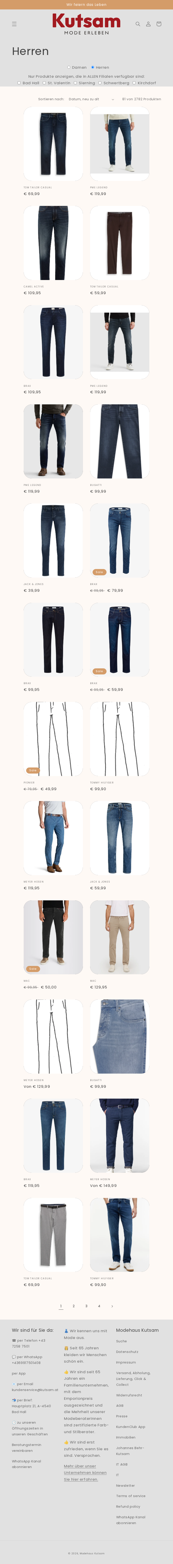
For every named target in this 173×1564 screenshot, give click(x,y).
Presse (122, 1416)
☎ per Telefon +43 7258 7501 (29, 1343)
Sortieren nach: (51, 99)
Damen (79, 67)
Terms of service (131, 1496)
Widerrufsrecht (129, 1395)
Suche (121, 1341)
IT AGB (122, 1464)
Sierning (86, 83)
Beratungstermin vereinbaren (26, 1448)
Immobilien (126, 1437)
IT (117, 1475)
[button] (14, 24)
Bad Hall (30, 83)
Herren (102, 67)
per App (19, 1373)
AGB (120, 1405)
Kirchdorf (146, 83)
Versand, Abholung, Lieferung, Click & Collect (133, 1379)
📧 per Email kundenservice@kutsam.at (35, 1387)
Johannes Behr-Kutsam (130, 1451)
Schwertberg (116, 83)
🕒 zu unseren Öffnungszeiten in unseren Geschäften (30, 1428)
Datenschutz (127, 1352)
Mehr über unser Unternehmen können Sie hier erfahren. (85, 1472)
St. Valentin (59, 83)
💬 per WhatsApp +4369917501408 (27, 1360)
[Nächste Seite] (112, 1306)
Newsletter (125, 1485)
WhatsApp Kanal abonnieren (26, 1464)
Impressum (126, 1362)
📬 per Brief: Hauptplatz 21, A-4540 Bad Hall (31, 1406)
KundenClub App (131, 1427)
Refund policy (128, 1506)
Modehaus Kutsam (92, 1553)
